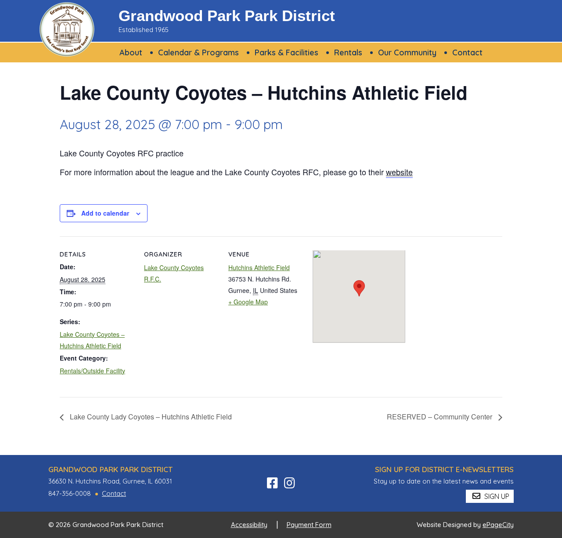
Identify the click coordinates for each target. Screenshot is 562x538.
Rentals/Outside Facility (92, 370)
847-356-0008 (69, 493)
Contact (114, 493)
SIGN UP (496, 496)
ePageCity (498, 524)
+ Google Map (248, 301)
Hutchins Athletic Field (259, 267)
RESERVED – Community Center (440, 417)
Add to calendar (105, 213)
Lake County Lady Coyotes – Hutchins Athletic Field (150, 417)
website (399, 171)
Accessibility (249, 524)
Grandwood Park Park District (227, 15)
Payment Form (309, 524)
